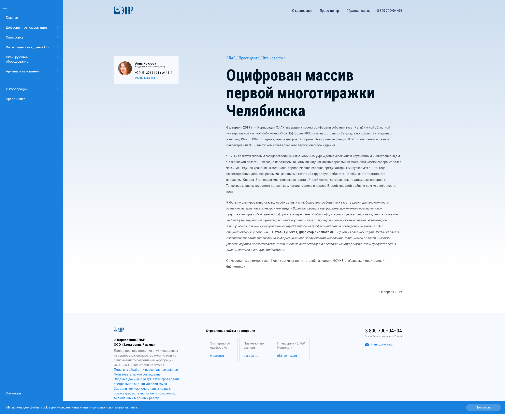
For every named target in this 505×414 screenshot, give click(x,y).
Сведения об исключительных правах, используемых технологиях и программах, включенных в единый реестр (145, 393)
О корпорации (302, 11)
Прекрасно (484, 407)
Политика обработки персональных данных (146, 370)
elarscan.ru (251, 356)
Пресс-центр (329, 11)
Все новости (273, 58)
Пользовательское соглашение (137, 374)
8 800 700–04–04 (389, 11)
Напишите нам (382, 344)
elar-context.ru (287, 356)
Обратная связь (358, 11)
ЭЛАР (230, 58)
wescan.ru (217, 356)
